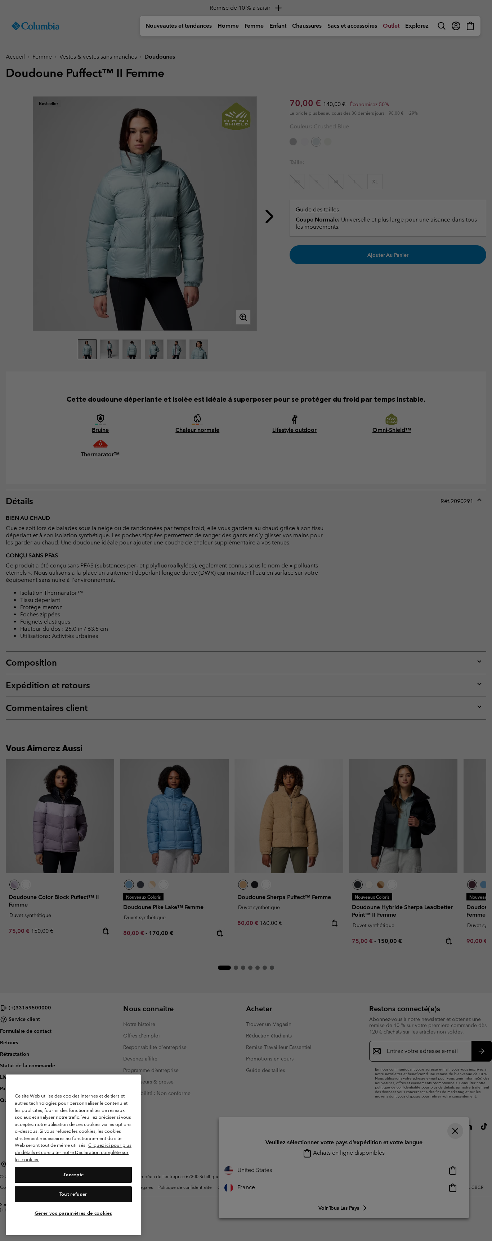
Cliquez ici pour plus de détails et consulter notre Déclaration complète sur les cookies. (73, 1152)
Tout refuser (73, 1194)
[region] (73, 1155)
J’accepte (73, 1175)
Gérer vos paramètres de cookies (73, 1213)
